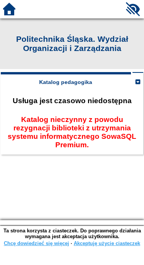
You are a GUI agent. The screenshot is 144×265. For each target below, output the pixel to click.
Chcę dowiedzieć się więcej (36, 243)
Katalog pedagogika (65, 82)
